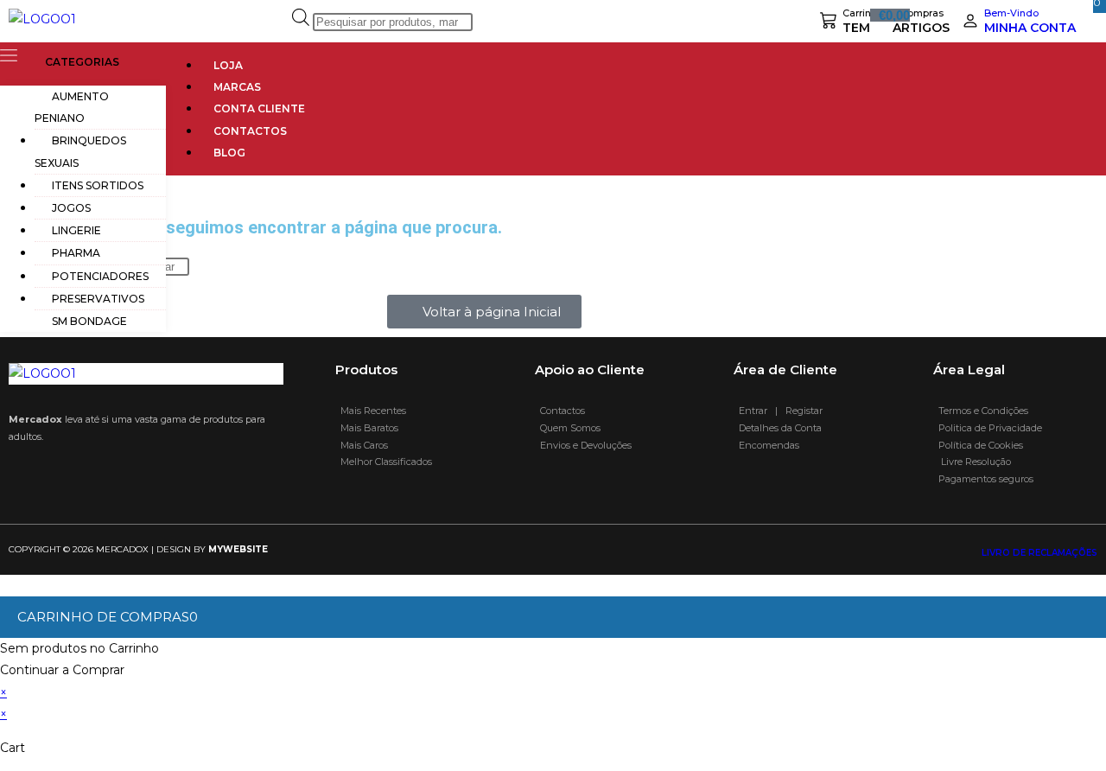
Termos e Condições (982, 411)
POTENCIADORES (100, 276)
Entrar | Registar (778, 411)
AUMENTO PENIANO (72, 107)
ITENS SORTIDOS (97, 185)
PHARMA (76, 252)
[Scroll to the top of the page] (5, 585)
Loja (228, 65)
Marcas (237, 86)
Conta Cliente (259, 108)
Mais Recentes (370, 411)
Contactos (250, 130)
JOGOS (71, 207)
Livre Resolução (972, 462)
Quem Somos (568, 428)
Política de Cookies (980, 445)
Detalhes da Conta (778, 428)
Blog (229, 152)
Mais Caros (361, 445)
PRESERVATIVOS (98, 298)
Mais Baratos (366, 428)
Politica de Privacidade (989, 428)
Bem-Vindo (1011, 13)
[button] (83, 57)
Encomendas (766, 445)
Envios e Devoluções (583, 445)
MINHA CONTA (1030, 27)
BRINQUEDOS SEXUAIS (80, 151)
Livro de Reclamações (1039, 552)
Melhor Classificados (383, 462)
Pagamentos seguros (983, 479)
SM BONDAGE (89, 321)
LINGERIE (76, 230)
